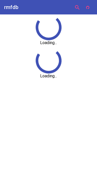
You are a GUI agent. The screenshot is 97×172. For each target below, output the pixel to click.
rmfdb (11, 7)
